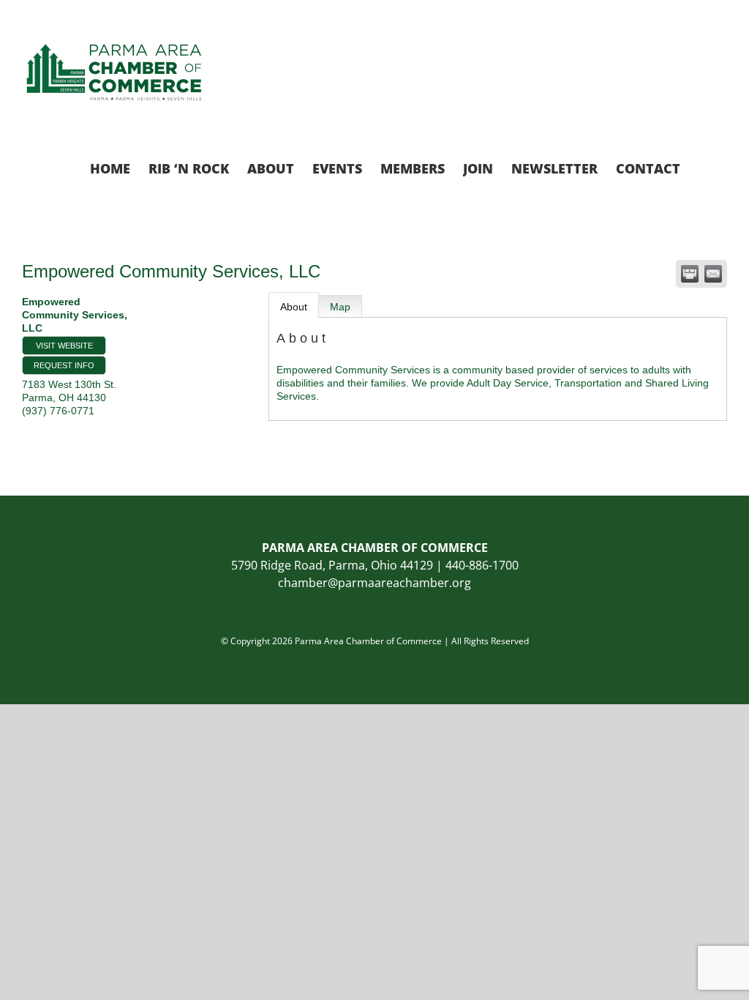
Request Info (64, 365)
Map (340, 307)
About (293, 307)
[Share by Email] (713, 274)
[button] (704, 167)
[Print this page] (690, 274)
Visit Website (64, 345)
